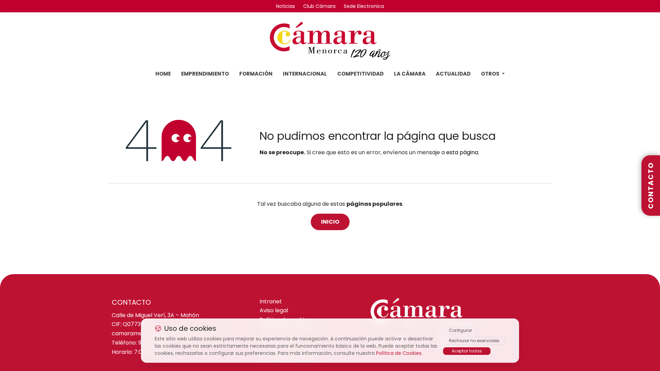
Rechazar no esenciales (474, 341)
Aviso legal (274, 310)
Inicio (330, 222)
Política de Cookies (398, 353)
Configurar (460, 330)
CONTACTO (651, 185)
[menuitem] (163, 74)
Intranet (271, 301)
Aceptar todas (467, 351)
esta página (462, 152)
